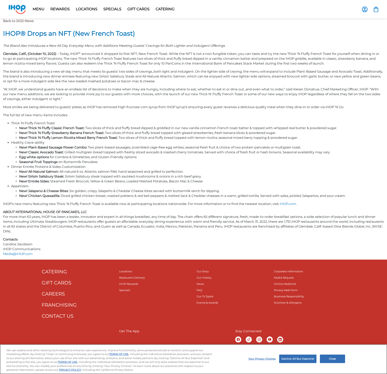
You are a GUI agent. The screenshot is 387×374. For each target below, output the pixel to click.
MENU (38, 9)
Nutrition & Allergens (288, 302)
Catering (165, 9)
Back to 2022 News (18, 21)
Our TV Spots (205, 296)
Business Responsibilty (289, 296)
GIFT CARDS (138, 9)
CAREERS (53, 294)
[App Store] (161, 339)
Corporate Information (288, 271)
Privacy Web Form (286, 290)
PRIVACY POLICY (70, 369)
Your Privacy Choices (262, 358)
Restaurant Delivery (132, 277)
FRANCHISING (59, 305)
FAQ (199, 290)
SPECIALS (112, 9)
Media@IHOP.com (18, 254)
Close (332, 358)
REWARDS (60, 9)
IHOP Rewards (128, 283)
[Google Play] (132, 339)
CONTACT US (58, 316)
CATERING (54, 272)
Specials (124, 290)
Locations (125, 271)
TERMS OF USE (119, 354)
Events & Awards (207, 302)
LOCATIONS (86, 9)
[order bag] (376, 9)
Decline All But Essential (297, 358)
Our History (204, 277)
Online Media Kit (285, 283)
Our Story (203, 271)
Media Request (284, 277)
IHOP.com (288, 204)
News (200, 283)
